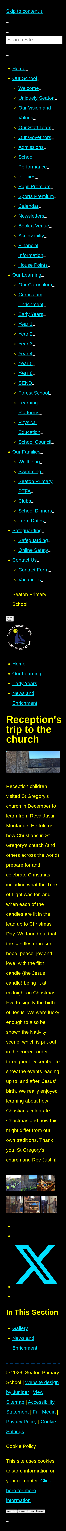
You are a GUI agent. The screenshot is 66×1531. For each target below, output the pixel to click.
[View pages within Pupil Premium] (51, 188)
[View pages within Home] (26, 70)
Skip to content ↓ (24, 11)
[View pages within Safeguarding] (43, 532)
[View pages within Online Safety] (49, 551)
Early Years (24, 683)
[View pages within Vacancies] (42, 581)
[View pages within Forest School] (50, 394)
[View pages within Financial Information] (44, 256)
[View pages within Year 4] (34, 355)
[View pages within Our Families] (41, 453)
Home (18, 664)
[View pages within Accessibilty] (45, 237)
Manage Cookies (26, 1511)
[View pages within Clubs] (32, 502)
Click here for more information (28, 1490)
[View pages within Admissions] (45, 148)
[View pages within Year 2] (34, 335)
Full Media (44, 1412)
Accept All (11, 1511)
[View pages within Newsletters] (45, 217)
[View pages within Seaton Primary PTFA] (32, 492)
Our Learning (26, 673)
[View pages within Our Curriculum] (53, 286)
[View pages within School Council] (52, 443)
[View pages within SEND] (33, 384)
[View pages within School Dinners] (53, 512)
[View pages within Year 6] (34, 374)
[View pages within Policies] (36, 178)
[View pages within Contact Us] (38, 561)
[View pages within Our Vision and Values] (34, 119)
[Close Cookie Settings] (7, 1521)
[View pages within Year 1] (34, 325)
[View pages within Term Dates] (45, 522)
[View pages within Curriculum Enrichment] (44, 306)
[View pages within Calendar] (40, 207)
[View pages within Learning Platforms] (40, 414)
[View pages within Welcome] (40, 89)
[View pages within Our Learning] (42, 276)
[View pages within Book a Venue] (50, 227)
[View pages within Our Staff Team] (52, 129)
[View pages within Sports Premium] (55, 197)
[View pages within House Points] (49, 266)
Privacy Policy (21, 1421)
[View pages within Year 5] (34, 365)
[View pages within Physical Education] (41, 433)
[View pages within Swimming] (42, 473)
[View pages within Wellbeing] (41, 463)
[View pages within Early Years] (44, 315)
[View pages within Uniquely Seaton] (56, 99)
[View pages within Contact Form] (50, 571)
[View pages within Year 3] (34, 345)
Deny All (40, 1511)
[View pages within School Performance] (48, 168)
